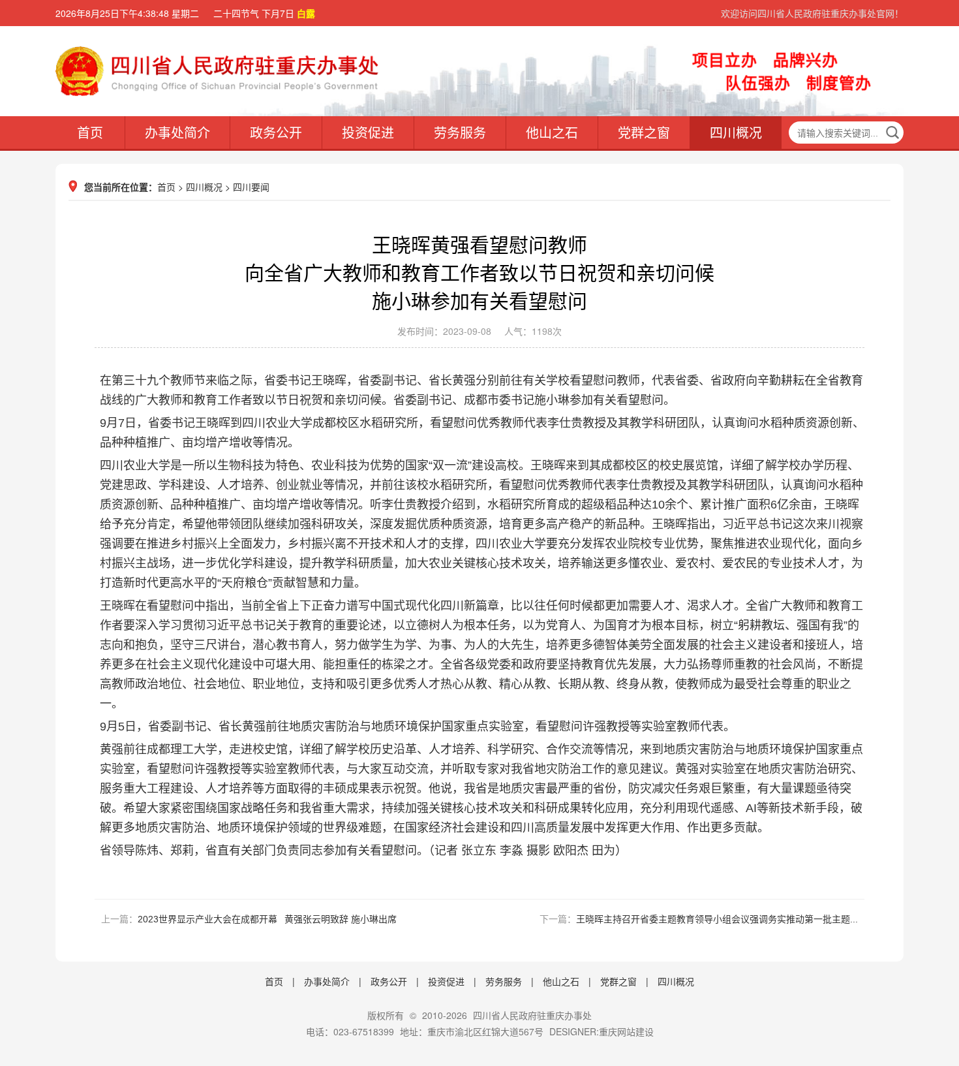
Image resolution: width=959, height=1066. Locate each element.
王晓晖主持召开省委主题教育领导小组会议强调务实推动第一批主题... (717, 919)
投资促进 (368, 132)
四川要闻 (251, 186)
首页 (90, 132)
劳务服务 (460, 132)
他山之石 (552, 132)
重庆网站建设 (626, 1031)
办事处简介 (177, 132)
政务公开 (276, 132)
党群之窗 (644, 132)
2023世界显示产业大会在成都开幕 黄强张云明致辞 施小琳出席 (267, 919)
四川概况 (736, 132)
